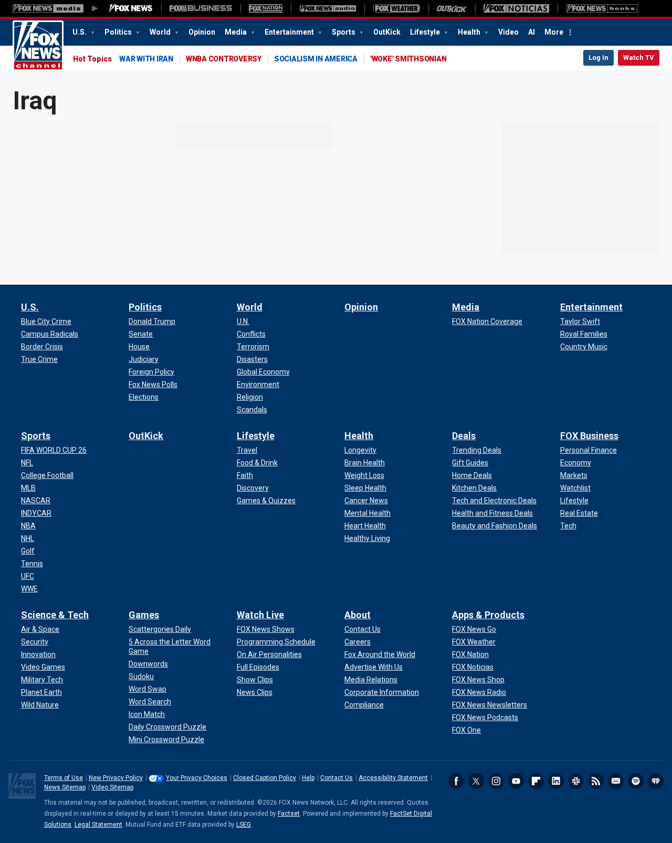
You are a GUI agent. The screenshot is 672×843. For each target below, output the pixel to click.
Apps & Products (488, 614)
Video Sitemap (112, 787)
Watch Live (260, 614)
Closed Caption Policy (264, 778)
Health (470, 32)
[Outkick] (452, 8)
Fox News (38, 45)
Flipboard (536, 781)
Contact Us (336, 778)
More (553, 32)
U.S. (80, 32)
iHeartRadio (656, 781)
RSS (596, 781)
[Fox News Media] (131, 8)
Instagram (496, 781)
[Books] (602, 8)
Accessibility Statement (393, 778)
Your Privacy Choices (196, 778)
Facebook (456, 781)
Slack (576, 781)
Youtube (516, 781)
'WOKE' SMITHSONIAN (408, 59)
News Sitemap (65, 787)
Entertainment (290, 32)
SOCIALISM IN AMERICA (316, 59)
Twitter (476, 781)
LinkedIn (556, 781)
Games (144, 614)
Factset (289, 813)
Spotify (636, 781)
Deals (464, 435)
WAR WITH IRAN (146, 59)
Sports (344, 32)
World (161, 32)
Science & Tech (55, 614)
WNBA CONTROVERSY (223, 59)
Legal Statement (98, 824)
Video (508, 32)
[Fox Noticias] (516, 8)
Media (236, 32)
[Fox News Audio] (327, 8)
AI (531, 32)
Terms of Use (63, 778)
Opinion (201, 32)
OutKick (387, 32)
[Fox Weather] (396, 8)
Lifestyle (426, 32)
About (357, 614)
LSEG (243, 824)
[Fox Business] (201, 8)
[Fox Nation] (265, 8)
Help (308, 778)
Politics (118, 32)
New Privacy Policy (116, 778)
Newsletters (616, 781)
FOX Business (589, 435)
